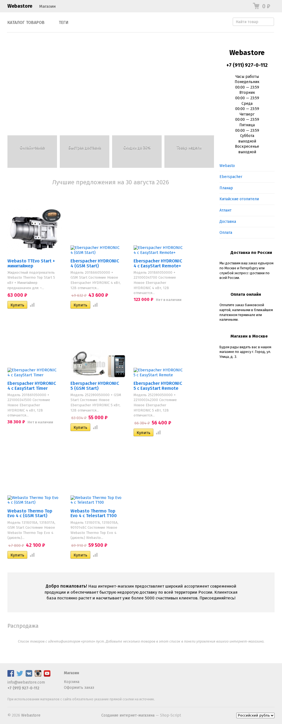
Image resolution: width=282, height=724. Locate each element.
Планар (226, 188)
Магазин (47, 6)
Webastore (19, 6)
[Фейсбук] (10, 675)
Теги (63, 22)
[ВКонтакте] (29, 675)
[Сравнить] (31, 305)
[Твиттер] (20, 675)
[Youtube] (47, 675)
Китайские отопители (239, 199)
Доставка (227, 221)
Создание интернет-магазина (127, 715)
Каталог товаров (26, 22)
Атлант (225, 210)
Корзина (71, 681)
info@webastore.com (26, 682)
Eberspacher (230, 176)
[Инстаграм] (38, 675)
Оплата (225, 232)
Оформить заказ (79, 687)
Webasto (227, 165)
